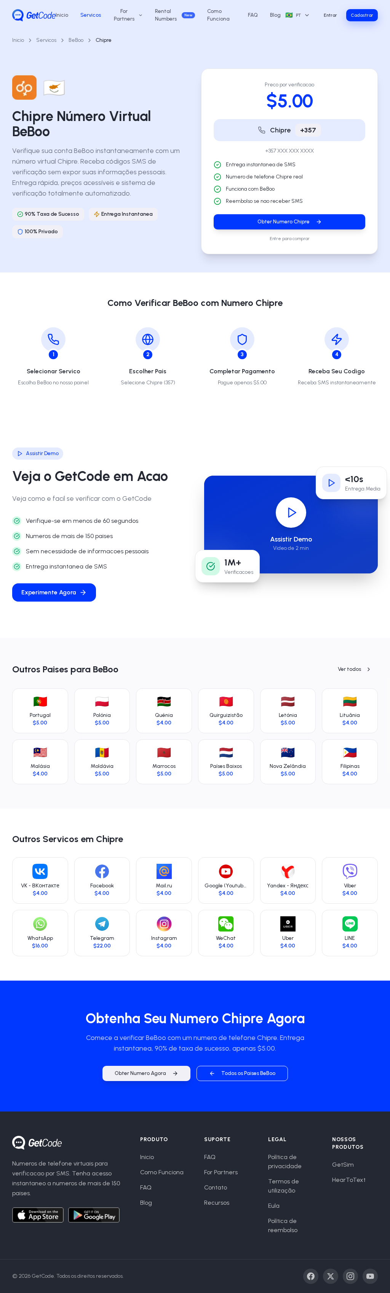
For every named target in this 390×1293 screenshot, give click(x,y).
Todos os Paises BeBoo (248, 1073)
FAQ (253, 15)
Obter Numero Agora (140, 1073)
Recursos (216, 1202)
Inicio (62, 15)
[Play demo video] (291, 512)
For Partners (221, 1172)
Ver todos (349, 669)
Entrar (330, 15)
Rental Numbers (173, 15)
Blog (275, 15)
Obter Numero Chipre (283, 221)
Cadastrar (362, 15)
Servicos (90, 15)
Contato (215, 1187)
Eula (274, 1205)
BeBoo (76, 40)
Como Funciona (218, 15)
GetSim (343, 1164)
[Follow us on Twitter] (330, 1276)
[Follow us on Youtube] (370, 1276)
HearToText (349, 1179)
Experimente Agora (48, 592)
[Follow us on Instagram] (350, 1276)
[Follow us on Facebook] (310, 1276)
